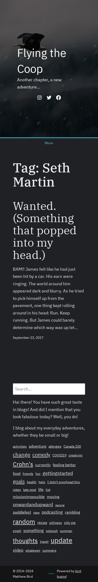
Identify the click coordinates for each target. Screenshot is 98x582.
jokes (17, 490)
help (42, 482)
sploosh (52, 531)
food (16, 473)
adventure (37, 446)
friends (28, 474)
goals (19, 481)
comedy (41, 454)
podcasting (52, 512)
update (61, 540)
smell (17, 531)
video (18, 550)
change (21, 454)
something (33, 530)
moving (53, 496)
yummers (49, 550)
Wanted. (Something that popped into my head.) (45, 230)
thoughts (25, 540)
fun (37, 474)
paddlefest (22, 512)
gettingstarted (58, 473)
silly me (70, 523)
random (24, 521)
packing (59, 505)
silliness (55, 523)
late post (29, 490)
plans (36, 512)
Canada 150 (72, 446)
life (41, 489)
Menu (49, 143)
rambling (72, 512)
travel (44, 541)
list (48, 490)
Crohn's (23, 464)
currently (43, 464)
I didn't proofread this (63, 482)
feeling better (64, 464)
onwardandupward (33, 504)
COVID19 (59, 455)
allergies (55, 446)
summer (66, 531)
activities (20, 446)
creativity (76, 455)
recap (42, 522)
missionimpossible (29, 496)
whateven (32, 550)
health (31, 482)
